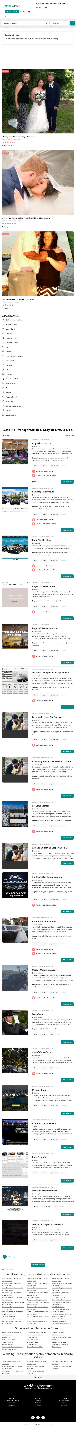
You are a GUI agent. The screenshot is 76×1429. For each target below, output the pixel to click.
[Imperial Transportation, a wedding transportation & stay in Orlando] (15, 645)
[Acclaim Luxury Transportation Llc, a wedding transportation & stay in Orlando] (15, 857)
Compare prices (38, 1265)
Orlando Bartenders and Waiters (11, 1332)
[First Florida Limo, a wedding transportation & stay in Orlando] (15, 558)
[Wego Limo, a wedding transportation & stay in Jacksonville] (15, 1028)
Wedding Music (41, 8)
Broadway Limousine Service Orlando (51, 761)
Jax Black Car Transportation (47, 877)
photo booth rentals (13, 379)
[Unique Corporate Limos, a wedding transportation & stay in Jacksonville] (15, 986)
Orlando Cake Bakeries (58, 1332)
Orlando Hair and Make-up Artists (61, 1337)
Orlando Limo (39, 1089)
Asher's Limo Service (43, 1052)
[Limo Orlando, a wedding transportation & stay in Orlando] (15, 1168)
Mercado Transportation (45, 1190)
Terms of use (11, 1403)
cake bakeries (10, 329)
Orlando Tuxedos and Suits (35, 1347)
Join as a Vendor (12, 11)
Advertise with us (64, 1400)
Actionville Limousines (44, 921)
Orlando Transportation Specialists (50, 672)
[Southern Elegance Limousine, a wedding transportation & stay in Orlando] (15, 1236)
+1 (58, 1034)
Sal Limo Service (40, 805)
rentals (8, 392)
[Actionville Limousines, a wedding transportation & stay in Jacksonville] (15, 940)
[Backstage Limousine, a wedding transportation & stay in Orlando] (15, 510)
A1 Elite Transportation (44, 1123)
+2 (63, 1105)
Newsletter (38, 1403)
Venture (12, 6)
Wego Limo (37, 1014)
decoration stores (12, 343)
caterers (9, 334)
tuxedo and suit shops (13, 406)
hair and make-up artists (14, 356)
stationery (9, 401)
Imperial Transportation (45, 628)
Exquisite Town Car (42, 443)
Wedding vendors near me (11, 1400)
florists (8, 352)
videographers (11, 415)
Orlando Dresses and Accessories (36, 1332)
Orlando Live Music (32, 1340)
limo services (10, 361)
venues (8, 410)
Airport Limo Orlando (43, 586)
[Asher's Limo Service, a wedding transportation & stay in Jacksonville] (15, 1066)
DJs (7, 347)
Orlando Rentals (32, 1344)
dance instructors (12, 338)
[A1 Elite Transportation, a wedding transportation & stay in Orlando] (15, 1135)
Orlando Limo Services (9, 1340)
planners (9, 388)
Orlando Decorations (58, 1335)
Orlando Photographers (59, 1342)
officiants (9, 374)
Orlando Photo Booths (33, 1342)
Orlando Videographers (9, 1349)
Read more (67, 481)
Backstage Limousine (43, 491)
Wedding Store (63, 4)
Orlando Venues (56, 1347)
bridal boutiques (11, 324)
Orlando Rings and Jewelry (60, 1344)
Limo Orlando (39, 1157)
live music (9, 365)
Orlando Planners (7, 1344)
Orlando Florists (32, 1337)
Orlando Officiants (7, 1342)
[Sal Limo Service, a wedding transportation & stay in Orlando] (15, 821)
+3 (63, 466)
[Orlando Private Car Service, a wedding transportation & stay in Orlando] (15, 733)
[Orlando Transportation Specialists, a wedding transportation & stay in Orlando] (15, 689)
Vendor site (38, 1405)
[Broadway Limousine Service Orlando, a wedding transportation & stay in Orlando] (15, 778)
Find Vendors (41, 4)
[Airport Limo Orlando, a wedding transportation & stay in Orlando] (15, 602)
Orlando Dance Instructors (35, 1335)
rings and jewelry (12, 397)
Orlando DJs (6, 1337)
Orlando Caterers (7, 1335)
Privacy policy (12, 1405)
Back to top (38, 1377)
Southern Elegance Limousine (47, 1224)
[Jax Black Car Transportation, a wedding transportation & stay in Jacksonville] (15, 893)
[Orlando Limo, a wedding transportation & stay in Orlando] (15, 1101)
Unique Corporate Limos (45, 969)
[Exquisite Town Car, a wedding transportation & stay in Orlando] (15, 462)
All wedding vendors (11, 17)
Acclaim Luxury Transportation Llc (50, 847)
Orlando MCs (55, 1340)
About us (64, 1403)
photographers (11, 383)
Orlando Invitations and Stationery (12, 1347)
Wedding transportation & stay (42, 440)
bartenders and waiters (14, 320)
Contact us (64, 1405)
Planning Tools (51, 4)
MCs (7, 370)
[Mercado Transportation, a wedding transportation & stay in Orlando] (15, 1202)
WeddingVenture (38, 1386)
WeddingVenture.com (43, 1425)
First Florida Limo (41, 540)
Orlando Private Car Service (46, 717)
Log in (22, 12)
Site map (38, 1400)
